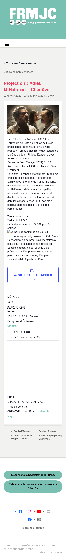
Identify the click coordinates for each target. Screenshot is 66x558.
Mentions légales (33, 527)
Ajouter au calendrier (33, 275)
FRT (60, 552)
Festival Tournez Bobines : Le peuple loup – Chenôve (49, 435)
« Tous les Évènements (20, 63)
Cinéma (12, 325)
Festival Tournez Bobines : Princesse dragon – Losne (21, 435)
